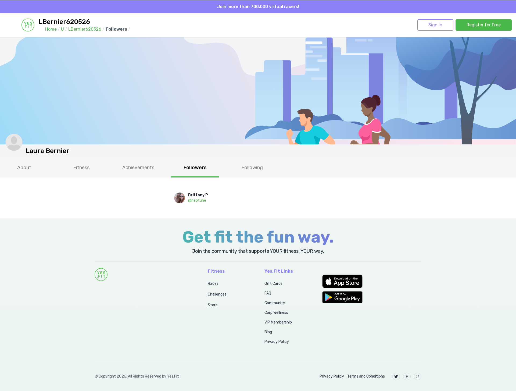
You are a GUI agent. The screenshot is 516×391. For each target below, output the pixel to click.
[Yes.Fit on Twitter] (396, 376)
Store (213, 305)
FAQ (267, 293)
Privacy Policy (276, 341)
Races (213, 283)
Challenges (217, 294)
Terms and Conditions (366, 376)
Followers (195, 167)
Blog (268, 332)
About (24, 167)
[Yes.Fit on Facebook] (407, 376)
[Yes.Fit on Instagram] (417, 376)
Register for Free (484, 24)
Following (252, 167)
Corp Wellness (276, 312)
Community (274, 303)
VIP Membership (278, 322)
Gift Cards (273, 283)
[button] (371, 281)
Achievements (138, 167)
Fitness (81, 167)
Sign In (435, 24)
